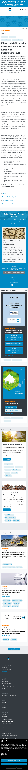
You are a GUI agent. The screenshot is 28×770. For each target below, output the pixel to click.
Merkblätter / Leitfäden (7, 719)
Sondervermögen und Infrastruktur (9, 735)
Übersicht (4, 193)
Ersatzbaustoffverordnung (9, 567)
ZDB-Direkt (4, 716)
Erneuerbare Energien (17, 39)
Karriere (3, 688)
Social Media (5, 756)
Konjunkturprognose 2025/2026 (9, 695)
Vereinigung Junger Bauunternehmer (10, 686)
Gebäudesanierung (9, 467)
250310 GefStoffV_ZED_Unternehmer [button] (14, 350)
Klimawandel (12, 37)
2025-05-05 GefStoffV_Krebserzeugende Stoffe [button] (14, 337)
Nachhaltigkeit (16, 520)
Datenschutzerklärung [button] (11, 768)
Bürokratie (19, 567)
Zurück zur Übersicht (14, 649)
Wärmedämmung (17, 469)
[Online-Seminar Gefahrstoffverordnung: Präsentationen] (14, 310)
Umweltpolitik (7, 421)
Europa (3, 731)
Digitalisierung (5, 730)
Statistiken (4, 754)
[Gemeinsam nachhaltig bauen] (14, 383)
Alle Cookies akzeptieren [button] (14, 764)
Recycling (7, 472)
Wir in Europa (5, 681)
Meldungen (4, 702)
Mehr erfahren (9, 355)
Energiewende (19, 467)
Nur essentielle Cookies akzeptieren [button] (14, 760)
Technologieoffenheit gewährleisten (11, 196)
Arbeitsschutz (7, 359)
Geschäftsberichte (6, 718)
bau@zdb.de (4, 671)
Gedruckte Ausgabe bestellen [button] (13, 410)
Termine (3, 704)
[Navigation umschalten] (25, 9)
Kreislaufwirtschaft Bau (17, 418)
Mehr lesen (7, 459)
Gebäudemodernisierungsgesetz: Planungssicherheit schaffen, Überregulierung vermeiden (14, 592)
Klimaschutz (4, 37)
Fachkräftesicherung (6, 733)
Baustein (4, 714)
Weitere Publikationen (10, 328)
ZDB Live (4, 707)
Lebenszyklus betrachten (8, 200)
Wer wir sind (4, 678)
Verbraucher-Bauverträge (7, 721)
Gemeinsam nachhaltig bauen (13, 403)
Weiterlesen (6, 560)
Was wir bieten (5, 679)
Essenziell (4, 753)
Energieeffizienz (8, 464)
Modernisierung (6, 606)
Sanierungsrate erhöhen (8, 203)
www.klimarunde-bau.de (8, 190)
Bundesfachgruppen (6, 683)
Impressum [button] (19, 768)
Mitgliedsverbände (6, 685)
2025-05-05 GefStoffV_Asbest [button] (14, 344)
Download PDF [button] (11, 407)
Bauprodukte (8, 520)
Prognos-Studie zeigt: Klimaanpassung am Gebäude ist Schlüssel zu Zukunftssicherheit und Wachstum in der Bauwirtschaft (13, 631)
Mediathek (4, 705)
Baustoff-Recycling (6, 39)
